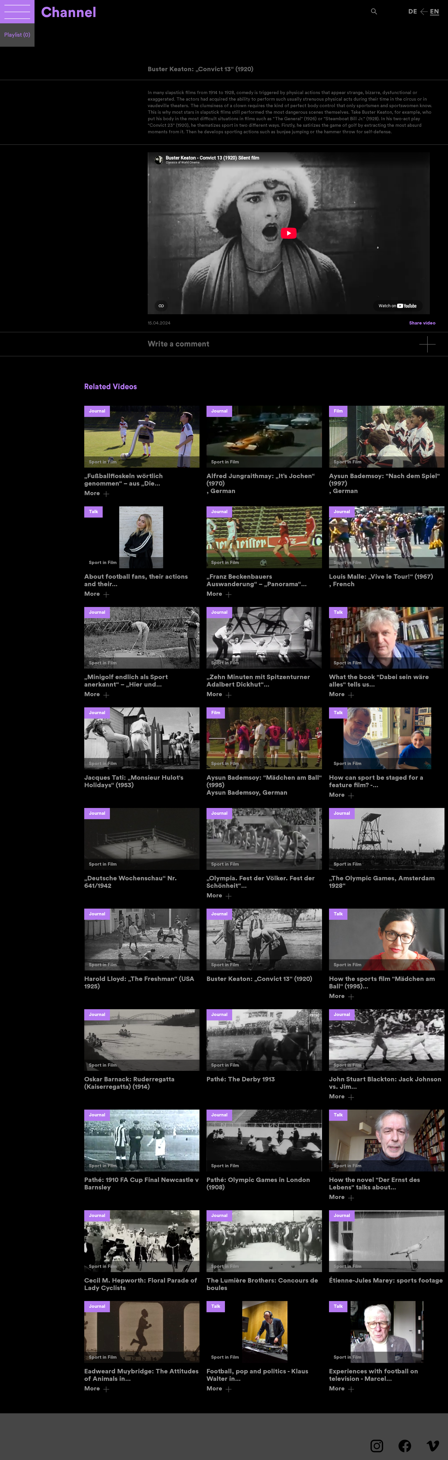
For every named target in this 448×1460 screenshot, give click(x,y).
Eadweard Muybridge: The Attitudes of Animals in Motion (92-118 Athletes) (142, 1346)
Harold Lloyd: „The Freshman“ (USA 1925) (142, 949)
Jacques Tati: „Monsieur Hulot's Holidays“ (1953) (142, 748)
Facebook (405, 1446)
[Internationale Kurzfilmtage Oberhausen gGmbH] (17, 11)
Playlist (17, 35)
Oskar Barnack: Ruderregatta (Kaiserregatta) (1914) (142, 1050)
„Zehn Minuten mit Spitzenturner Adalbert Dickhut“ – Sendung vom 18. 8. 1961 (264, 652)
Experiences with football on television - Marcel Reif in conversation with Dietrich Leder (386, 1346)
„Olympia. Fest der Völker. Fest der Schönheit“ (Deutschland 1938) (264, 853)
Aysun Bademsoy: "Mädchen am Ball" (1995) (264, 751)
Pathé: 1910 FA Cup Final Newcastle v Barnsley (142, 1150)
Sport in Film (103, 462)
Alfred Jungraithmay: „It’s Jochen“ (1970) (264, 450)
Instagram (377, 1446)
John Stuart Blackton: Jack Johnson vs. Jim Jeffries (386, 1054)
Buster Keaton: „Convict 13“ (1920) (264, 946)
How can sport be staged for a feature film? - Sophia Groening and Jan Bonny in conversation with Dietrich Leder (386, 753)
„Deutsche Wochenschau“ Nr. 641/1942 (142, 848)
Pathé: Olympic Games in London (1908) (264, 1150)
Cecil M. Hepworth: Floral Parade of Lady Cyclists (142, 1251)
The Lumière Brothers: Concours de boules (264, 1251)
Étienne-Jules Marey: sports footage (386, 1247)
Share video (422, 323)
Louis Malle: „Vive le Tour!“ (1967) (386, 547)
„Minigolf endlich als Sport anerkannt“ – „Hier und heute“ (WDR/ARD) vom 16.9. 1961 (142, 652)
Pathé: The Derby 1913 (264, 1046)
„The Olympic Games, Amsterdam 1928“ (386, 848)
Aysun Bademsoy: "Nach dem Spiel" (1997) (386, 450)
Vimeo (433, 1446)
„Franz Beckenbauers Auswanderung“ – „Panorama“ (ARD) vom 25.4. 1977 (264, 552)
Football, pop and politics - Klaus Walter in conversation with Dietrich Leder (264, 1346)
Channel (68, 13)
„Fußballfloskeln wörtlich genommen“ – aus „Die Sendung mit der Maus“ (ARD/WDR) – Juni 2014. (142, 451)
